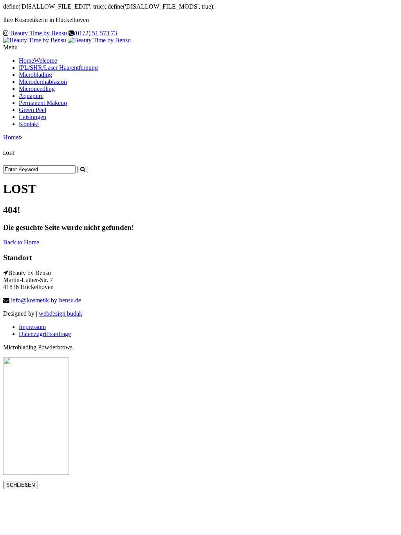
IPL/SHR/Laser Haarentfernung (58, 67)
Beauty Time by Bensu (39, 33)
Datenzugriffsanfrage (45, 334)
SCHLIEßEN (20, 485)
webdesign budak (60, 313)
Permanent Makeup (43, 102)
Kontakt (29, 124)
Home (38, 60)
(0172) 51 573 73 (95, 33)
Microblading (35, 74)
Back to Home (21, 242)
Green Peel (32, 110)
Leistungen (32, 117)
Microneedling (37, 88)
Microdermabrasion (43, 81)
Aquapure (31, 95)
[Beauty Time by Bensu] (67, 40)
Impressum (32, 327)
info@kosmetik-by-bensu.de (46, 300)
